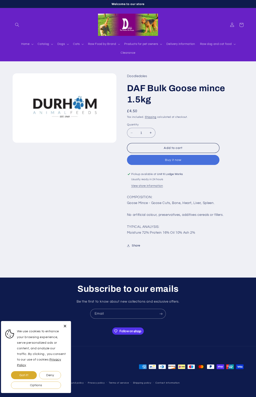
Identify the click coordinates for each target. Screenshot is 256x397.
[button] (17, 24)
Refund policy (75, 383)
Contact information (167, 383)
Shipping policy (142, 383)
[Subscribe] (161, 314)
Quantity (133, 124)
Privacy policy (96, 383)
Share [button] (136, 245)
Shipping (150, 117)
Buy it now (173, 160)
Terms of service (119, 383)
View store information (147, 185)
